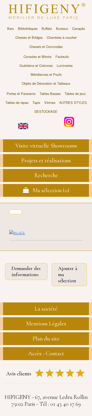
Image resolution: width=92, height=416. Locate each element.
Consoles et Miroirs (37, 56)
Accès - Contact (46, 353)
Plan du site (46, 338)
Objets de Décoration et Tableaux (46, 83)
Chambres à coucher (62, 37)
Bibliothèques (28, 28)
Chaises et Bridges (29, 37)
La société (45, 308)
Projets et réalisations (46, 160)
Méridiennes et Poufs (46, 74)
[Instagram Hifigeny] (69, 121)
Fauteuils (62, 56)
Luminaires (65, 65)
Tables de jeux (75, 93)
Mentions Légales (46, 323)
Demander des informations (26, 271)
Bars (10, 28)
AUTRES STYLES (73, 102)
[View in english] (23, 122)
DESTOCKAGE (45, 111)
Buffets (47, 28)
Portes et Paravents (21, 93)
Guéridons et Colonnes (36, 65)
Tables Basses (50, 93)
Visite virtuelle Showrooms (46, 145)
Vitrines (49, 102)
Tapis (36, 102)
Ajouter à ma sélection (67, 274)
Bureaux (62, 28)
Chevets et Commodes (46, 46)
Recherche (46, 175)
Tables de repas (16, 102)
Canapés (78, 28)
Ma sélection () (49, 190)
